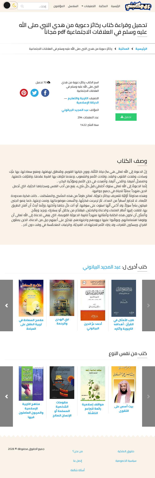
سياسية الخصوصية (125, 460)
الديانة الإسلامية (87, 102)
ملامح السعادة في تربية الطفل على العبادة (31, 324)
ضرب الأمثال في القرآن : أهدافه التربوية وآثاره (123, 324)
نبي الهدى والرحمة (62, 321)
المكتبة (123, 48)
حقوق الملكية (126, 451)
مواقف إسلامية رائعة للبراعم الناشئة (93, 409)
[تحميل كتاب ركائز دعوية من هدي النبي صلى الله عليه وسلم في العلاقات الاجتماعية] (126, 95)
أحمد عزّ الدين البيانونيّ (93, 326)
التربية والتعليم (78, 98)
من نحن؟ (77, 451)
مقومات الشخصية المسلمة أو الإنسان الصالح (62, 409)
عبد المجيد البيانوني (75, 110)
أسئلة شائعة (77, 470)
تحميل (127, 117)
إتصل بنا (77, 460)
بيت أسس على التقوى (123, 408)
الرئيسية (141, 48)
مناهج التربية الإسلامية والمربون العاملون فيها (31, 410)
